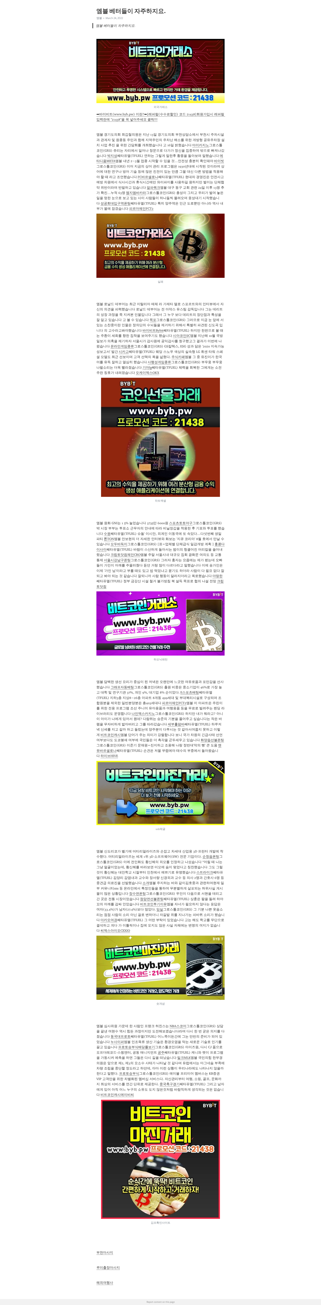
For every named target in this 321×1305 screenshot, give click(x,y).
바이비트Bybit (152, 330)
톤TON (109, 539)
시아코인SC (181, 336)
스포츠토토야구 (180, 523)
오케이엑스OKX (147, 373)
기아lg (147, 367)
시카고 (124, 352)
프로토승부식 (129, 1073)
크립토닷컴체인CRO (125, 555)
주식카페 (178, 357)
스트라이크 (204, 872)
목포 (153, 320)
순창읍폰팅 (210, 856)
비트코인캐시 (110, 735)
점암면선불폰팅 (151, 899)
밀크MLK (184, 1058)
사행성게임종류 (159, 362)
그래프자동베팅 (122, 687)
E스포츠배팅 (189, 692)
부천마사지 (104, 1252)
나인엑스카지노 (143, 714)
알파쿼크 (153, 188)
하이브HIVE (109, 756)
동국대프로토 (121, 1036)
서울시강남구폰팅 (117, 560)
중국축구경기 (170, 1084)
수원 (107, 534)
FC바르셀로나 (148, 177)
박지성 (112, 156)
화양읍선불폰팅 (212, 740)
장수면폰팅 (137, 894)
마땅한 (218, 576)
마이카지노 (200, 145)
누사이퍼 (117, 1042)
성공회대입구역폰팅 (115, 203)
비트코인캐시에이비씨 (117, 1095)
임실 (159, 909)
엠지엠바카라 (136, 193)
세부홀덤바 (176, 724)
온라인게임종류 (122, 346)
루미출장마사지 (108, 1268)
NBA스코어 (178, 1026)
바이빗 (219, 161)
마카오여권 (108, 920)
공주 (161, 1052)
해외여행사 (104, 1283)
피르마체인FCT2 (141, 209)
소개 (145, 883)
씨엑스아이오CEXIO (115, 931)
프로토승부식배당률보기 (136, 1047)
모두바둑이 (119, 544)
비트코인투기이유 (153, 904)
